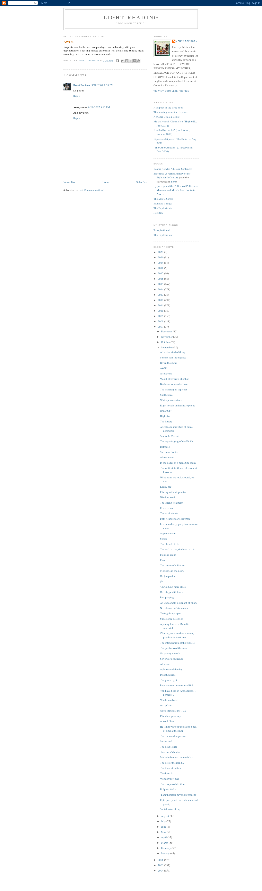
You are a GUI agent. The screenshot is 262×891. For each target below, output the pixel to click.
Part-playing (167, 597)
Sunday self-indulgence (173, 357)
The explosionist (169, 513)
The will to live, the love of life (177, 549)
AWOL (163, 368)
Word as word (167, 497)
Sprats (163, 539)
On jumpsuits (167, 576)
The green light (168, 680)
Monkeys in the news (172, 571)
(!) (161, 581)
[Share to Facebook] (134, 61)
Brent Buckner (81, 85)
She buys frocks (168, 452)
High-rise (165, 416)
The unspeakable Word (172, 784)
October (166, 342)
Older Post (141, 182)
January (165, 853)
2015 (161, 284)
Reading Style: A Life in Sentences (173, 169)
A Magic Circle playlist (167, 117)
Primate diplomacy (170, 716)
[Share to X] (131, 61)
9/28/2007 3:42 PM (99, 107)
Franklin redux (168, 555)
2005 (161, 865)
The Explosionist (163, 208)
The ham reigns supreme (173, 389)
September (167, 347)
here (173, 181)
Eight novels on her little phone (177, 405)
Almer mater (167, 457)
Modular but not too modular (176, 757)
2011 (161, 305)
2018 (161, 268)
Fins (162, 560)
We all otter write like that (174, 379)
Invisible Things (163, 203)
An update (166, 705)
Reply (76, 96)
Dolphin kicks (168, 789)
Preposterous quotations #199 (176, 685)
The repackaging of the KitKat (177, 441)
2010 (161, 311)
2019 (161, 263)
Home (106, 182)
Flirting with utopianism (173, 492)
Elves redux (166, 508)
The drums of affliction (172, 565)
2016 (161, 279)
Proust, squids (167, 675)
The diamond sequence (173, 736)
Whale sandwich (169, 700)
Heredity (158, 212)
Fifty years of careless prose (175, 518)
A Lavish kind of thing (172, 352)
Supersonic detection (171, 619)
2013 (161, 295)
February (166, 848)
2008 (161, 321)
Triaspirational (162, 230)
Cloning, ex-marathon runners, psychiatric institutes (177, 635)
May (164, 832)
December (167, 331)
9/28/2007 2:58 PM (102, 85)
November (167, 337)
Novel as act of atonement (174, 608)
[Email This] (123, 61)
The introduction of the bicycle (177, 643)
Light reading (131, 17)
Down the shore (168, 363)
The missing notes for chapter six (172, 112)
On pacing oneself (170, 653)
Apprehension (168, 533)
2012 (161, 300)
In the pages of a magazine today (178, 462)
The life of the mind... (172, 762)
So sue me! (166, 741)
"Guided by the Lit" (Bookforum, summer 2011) (172, 132)
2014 (161, 289)
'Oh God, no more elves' (173, 587)
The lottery (166, 421)
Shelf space (166, 395)
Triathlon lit (166, 773)
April (164, 837)
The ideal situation (170, 768)
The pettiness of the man (173, 648)
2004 (161, 870)
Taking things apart (171, 613)
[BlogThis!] (127, 61)
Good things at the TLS (173, 710)
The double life (168, 746)
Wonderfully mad (169, 778)
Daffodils (165, 446)
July (163, 821)
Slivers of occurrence (171, 659)
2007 (161, 327)
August (165, 816)
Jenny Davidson (186, 41)
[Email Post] (117, 60)
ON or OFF (166, 411)
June (164, 826)
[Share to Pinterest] (138, 61)
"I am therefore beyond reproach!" (178, 794)
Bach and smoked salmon (174, 384)
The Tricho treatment (171, 502)
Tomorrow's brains (170, 752)
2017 (161, 273)
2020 (161, 257)
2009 (161, 316)
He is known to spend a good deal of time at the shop (178, 728)
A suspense (166, 373)
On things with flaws (171, 592)
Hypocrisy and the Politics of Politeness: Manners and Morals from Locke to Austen (176, 190)
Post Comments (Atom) (91, 190)
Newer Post (69, 182)
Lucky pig (166, 486)
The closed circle (169, 544)
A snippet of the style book (168, 107)
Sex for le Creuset (169, 436)
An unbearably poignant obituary (178, 603)
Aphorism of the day (171, 669)
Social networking (170, 809)
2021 (161, 252)
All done (165, 664)
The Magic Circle (163, 199)
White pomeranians (171, 400)
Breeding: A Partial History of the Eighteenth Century (172, 175)
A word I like (167, 721)
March (165, 842)
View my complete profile (171, 91)
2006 (161, 860)
